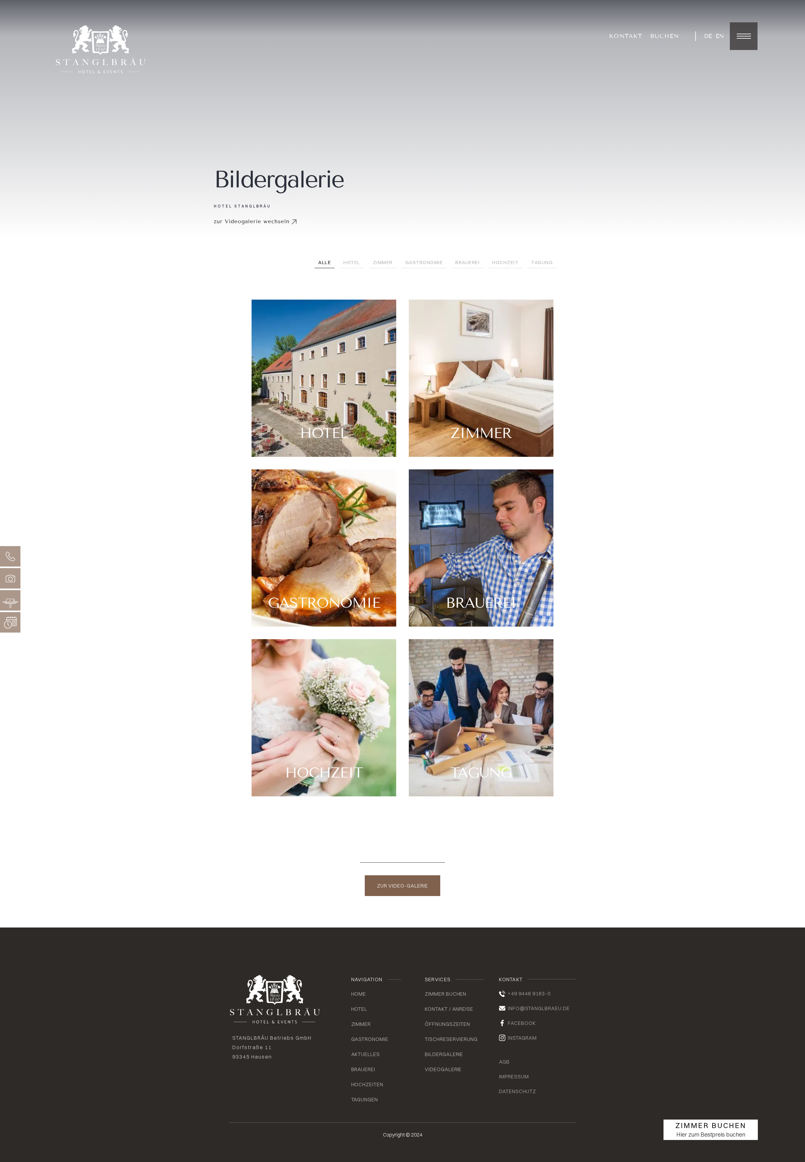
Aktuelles (365, 1054)
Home (358, 994)
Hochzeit (505, 262)
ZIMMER (361, 1024)
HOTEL (359, 1009)
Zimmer (383, 262)
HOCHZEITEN (367, 1084)
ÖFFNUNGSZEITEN (447, 1024)
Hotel (351, 262)
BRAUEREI (363, 1069)
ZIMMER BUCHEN (445, 994)
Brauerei (467, 262)
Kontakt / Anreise (449, 1009)
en (720, 36)
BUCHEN (664, 36)
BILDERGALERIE (444, 1054)
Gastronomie (424, 262)
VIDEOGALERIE (443, 1069)
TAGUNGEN (364, 1099)
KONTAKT (625, 36)
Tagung (542, 262)
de (708, 36)
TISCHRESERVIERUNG (451, 1039)
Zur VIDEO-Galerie (402, 886)
